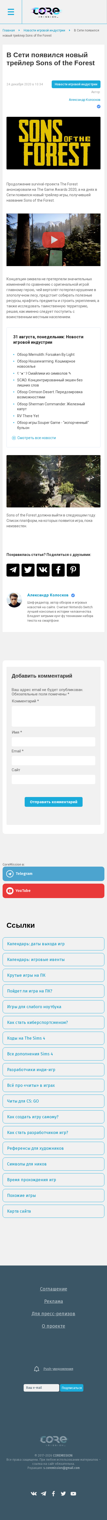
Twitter (63, 1494)
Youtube (73, 1494)
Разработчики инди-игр (31, 1069)
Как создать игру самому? (32, 1116)
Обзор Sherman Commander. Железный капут (51, 406)
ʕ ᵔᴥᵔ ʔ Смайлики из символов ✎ (44, 373)
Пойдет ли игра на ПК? (29, 991)
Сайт (16, 770)
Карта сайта (19, 1211)
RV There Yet (28, 416)
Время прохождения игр (31, 1179)
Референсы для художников (35, 1148)
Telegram (44, 1494)
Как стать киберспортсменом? (37, 1022)
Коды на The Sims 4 (26, 1038)
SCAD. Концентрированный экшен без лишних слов (50, 382)
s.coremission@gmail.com (61, 1468)
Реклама (53, 1301)
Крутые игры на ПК (26, 975)
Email (18, 751)
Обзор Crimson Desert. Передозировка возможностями (50, 394)
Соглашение (53, 1289)
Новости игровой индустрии (76, 84)
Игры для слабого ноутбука (34, 1006)
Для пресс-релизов (53, 1314)
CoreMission (46, 12)
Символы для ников (27, 1164)
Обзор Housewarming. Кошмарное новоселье (46, 363)
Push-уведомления (58, 1369)
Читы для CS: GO (23, 1101)
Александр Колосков (85, 100)
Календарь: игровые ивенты (36, 959)
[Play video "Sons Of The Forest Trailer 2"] (53, 239)
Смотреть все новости (36, 438)
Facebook (53, 1494)
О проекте (53, 1326)
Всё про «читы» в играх (31, 1085)
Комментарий (25, 701)
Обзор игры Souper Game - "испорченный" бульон (53, 425)
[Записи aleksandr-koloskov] (14, 607)
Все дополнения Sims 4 (30, 1053)
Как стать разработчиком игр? (37, 1132)
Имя (17, 732)
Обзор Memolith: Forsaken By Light (46, 354)
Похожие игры (21, 1195)
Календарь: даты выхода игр (36, 943)
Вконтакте (34, 1494)
